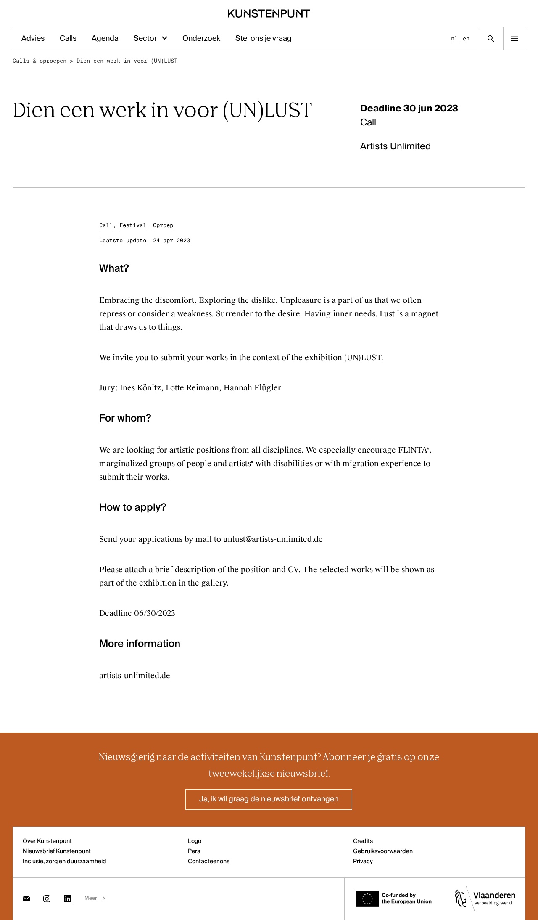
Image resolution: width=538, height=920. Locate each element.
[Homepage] (269, 13)
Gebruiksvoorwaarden (383, 851)
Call (106, 225)
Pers (194, 851)
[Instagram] (46, 898)
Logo (194, 841)
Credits (363, 841)
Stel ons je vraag (263, 38)
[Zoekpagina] (490, 38)
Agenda (105, 38)
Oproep (163, 225)
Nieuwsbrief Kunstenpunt (57, 851)
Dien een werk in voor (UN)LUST (126, 60)
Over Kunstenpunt (47, 841)
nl (454, 38)
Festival (132, 225)
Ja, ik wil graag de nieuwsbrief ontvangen (268, 799)
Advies (33, 38)
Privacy (363, 861)
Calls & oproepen (39, 60)
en (466, 38)
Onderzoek (201, 38)
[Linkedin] (67, 898)
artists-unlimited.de (134, 676)
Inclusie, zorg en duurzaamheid (64, 861)
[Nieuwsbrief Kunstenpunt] (26, 898)
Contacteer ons (208, 861)
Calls (68, 38)
